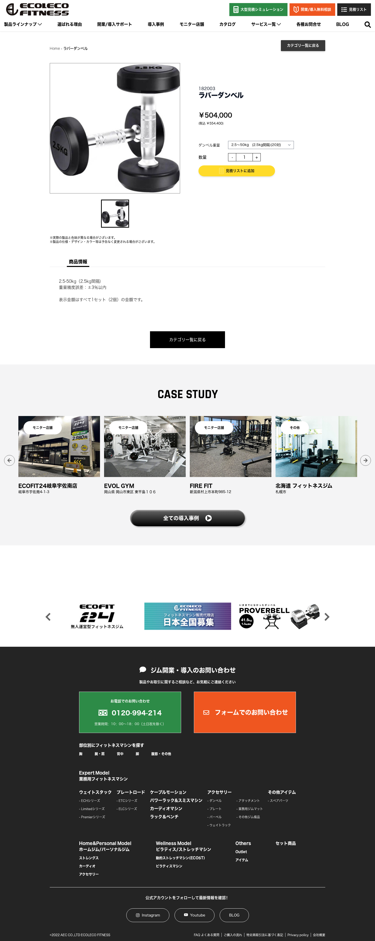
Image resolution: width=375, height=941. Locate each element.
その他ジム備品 (249, 816)
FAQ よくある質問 (206, 934)
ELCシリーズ (128, 808)
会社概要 (319, 934)
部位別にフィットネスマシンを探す (111, 745)
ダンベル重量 (209, 145)
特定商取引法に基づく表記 (264, 934)
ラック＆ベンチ (164, 817)
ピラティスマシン (169, 866)
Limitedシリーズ (93, 808)
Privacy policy (298, 934)
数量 (202, 157)
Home (55, 48)
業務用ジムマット (251, 808)
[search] (368, 24)
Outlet (241, 851)
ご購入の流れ (233, 934)
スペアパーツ (279, 800)
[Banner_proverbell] (278, 616)
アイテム (241, 860)
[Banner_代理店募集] (187, 616)
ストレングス (89, 858)
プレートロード (131, 792)
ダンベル (215, 800)
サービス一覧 (263, 24)
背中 (120, 753)
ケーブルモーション (168, 792)
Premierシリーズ (93, 816)
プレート (215, 808)
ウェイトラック (220, 825)
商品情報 (78, 261)
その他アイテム (282, 792)
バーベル (215, 816)
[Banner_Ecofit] (97, 616)
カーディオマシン (166, 808)
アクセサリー (219, 792)
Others (243, 843)
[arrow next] (365, 460)
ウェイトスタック (95, 792)
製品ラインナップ (20, 24)
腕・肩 (100, 753)
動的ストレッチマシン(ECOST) (180, 858)
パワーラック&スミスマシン (176, 800)
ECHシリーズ (90, 800)
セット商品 (286, 843)
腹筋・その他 (161, 753)
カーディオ (87, 866)
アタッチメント (249, 800)
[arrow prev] (9, 460)
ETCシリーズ (128, 800)
